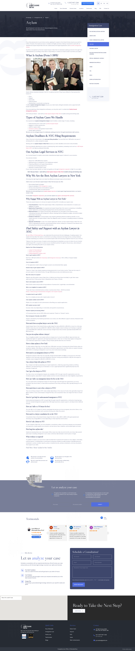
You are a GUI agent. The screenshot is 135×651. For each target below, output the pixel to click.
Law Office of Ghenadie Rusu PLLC (38, 529)
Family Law (48, 634)
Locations (81, 8)
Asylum (91, 44)
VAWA (91, 66)
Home (55, 8)
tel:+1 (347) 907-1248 (101, 634)
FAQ (100, 8)
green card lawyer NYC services (66, 195)
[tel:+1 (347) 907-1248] (94, 635)
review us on (35, 536)
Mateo (55, 526)
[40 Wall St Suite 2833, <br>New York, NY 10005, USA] (94, 629)
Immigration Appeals (95, 62)
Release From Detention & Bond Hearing (98, 53)
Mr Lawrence (77, 526)
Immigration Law (49, 631)
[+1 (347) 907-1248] (65, 2)
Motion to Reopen (94, 83)
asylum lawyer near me (50, 191)
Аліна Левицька (98, 526)
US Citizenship (43, 257)
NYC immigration (44, 186)
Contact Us (106, 8)
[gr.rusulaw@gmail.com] (94, 640)
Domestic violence (34, 128)
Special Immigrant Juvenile (97, 58)
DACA (91, 75)
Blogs (46, 640)
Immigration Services (55, 257)
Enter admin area (127, 649)
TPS (90, 71)
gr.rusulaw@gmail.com (101, 640)
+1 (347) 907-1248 (73, 3)
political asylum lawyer (52, 123)
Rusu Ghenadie (63, 8)
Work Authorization (95, 79)
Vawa (71, 637)
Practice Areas (73, 8)
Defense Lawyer (94, 48)
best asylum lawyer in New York (55, 171)
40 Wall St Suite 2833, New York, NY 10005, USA (102, 629)
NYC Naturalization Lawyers (97, 31)
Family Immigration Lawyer (97, 40)
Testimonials (89, 8)
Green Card (93, 35)
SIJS (71, 634)
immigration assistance (38, 195)
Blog (96, 8)
